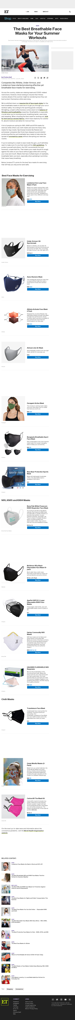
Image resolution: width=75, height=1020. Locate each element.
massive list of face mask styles (31, 103)
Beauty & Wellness (23, 18)
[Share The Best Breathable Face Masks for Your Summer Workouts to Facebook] (35, 78)
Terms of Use (29, 1002)
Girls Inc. (34, 810)
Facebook (16, 1002)
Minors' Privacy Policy (31, 1009)
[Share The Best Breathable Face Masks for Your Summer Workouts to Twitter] (38, 78)
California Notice (30, 1007)
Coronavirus (19, 989)
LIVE (28, 12)
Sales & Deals (64, 18)
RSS (14, 1014)
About (15, 1010)
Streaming (50, 18)
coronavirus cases (15, 136)
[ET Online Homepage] (6, 12)
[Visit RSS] (69, 1000)
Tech (36, 18)
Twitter (15, 1005)
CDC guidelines (38, 145)
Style (14, 18)
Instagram (16, 1003)
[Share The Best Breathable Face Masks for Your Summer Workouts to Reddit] (41, 78)
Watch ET (45, 12)
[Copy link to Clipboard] (47, 78)
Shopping (10, 989)
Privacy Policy (29, 1003)
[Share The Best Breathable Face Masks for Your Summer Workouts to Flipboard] (44, 78)
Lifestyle (42, 18)
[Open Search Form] (70, 12)
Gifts (56, 18)
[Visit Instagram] (61, 1000)
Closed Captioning (30, 1005)
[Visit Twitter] (57, 1000)
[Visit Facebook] (52, 1000)
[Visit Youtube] (65, 999)
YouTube (15, 1007)
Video (36, 12)
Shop (7, 18)
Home (31, 18)
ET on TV (15, 1009)
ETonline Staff (17, 1012)
